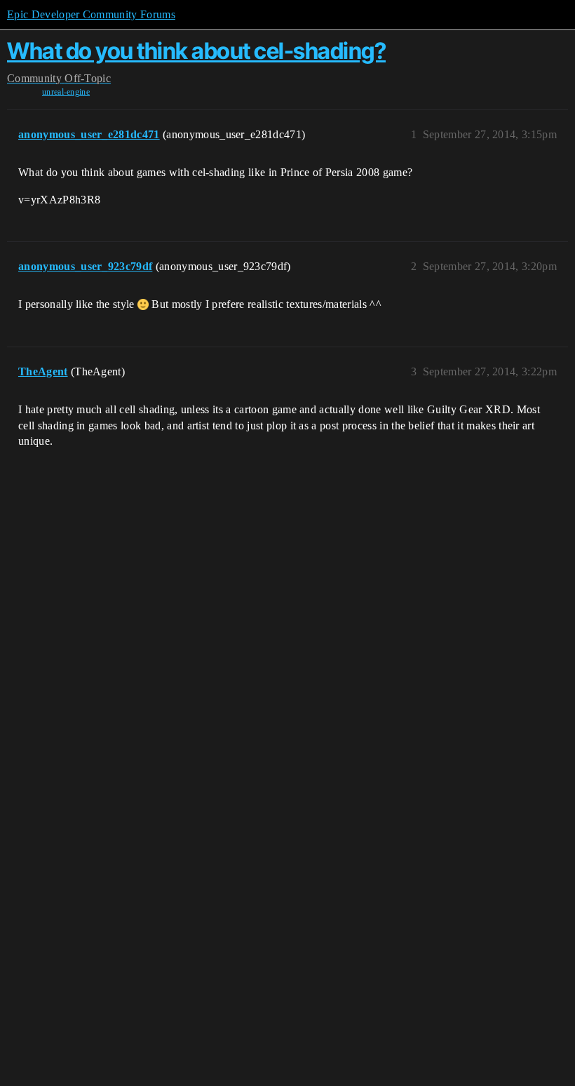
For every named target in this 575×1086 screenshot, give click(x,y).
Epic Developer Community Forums (91, 14)
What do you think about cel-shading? (196, 51)
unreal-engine (66, 92)
